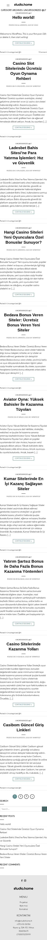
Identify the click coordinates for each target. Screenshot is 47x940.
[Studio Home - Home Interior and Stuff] (23, 4)
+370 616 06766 (23, 924)
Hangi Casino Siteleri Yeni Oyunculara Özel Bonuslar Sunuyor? (23, 237)
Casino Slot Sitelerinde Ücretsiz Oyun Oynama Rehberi (22, 831)
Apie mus (24, 906)
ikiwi (36, 25)
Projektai (23, 902)
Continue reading (23, 43)
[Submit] (44, 809)
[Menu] (8, 5)
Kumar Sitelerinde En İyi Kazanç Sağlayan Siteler (23, 484)
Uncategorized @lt (23, 13)
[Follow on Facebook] (22, 881)
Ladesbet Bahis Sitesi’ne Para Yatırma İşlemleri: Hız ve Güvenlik (23, 839)
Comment (43, 52)
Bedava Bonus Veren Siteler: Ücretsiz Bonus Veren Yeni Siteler (23, 856)
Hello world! (23, 17)
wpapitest (37, 86)
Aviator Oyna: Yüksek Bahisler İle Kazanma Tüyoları (23, 404)
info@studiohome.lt (23, 921)
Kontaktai (23, 909)
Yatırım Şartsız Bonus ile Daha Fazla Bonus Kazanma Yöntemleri (23, 566)
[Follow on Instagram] (25, 881)
